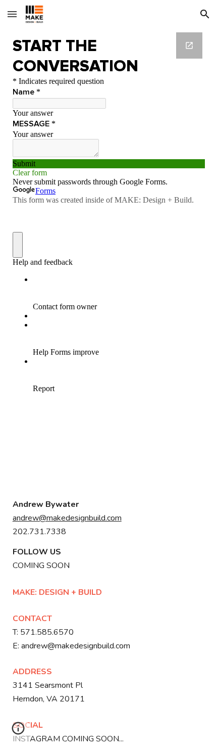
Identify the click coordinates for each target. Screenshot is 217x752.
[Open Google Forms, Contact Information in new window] (189, 45)
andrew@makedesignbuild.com (67, 518)
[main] (109, 518)
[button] (12, 14)
